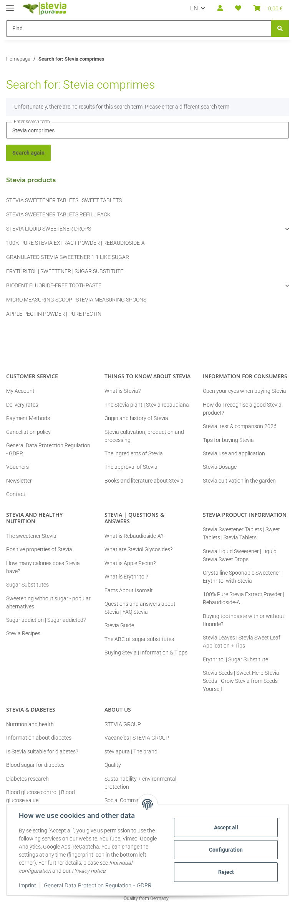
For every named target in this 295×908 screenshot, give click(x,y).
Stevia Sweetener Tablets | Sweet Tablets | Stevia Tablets (241, 533)
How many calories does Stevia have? (43, 567)
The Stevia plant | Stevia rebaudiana (146, 405)
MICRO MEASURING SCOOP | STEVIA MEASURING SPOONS (76, 300)
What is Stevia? (122, 391)
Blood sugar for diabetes (35, 765)
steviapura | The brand (130, 751)
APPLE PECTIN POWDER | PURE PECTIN (53, 314)
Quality (112, 765)
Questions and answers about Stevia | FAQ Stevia (140, 608)
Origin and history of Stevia (136, 418)
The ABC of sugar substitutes (139, 639)
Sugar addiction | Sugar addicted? (46, 620)
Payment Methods (28, 418)
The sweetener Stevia (31, 536)
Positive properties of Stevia (39, 549)
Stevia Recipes (23, 633)
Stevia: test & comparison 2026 (240, 426)
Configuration (226, 850)
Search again (28, 153)
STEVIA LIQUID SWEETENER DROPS (48, 229)
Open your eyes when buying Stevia (244, 391)
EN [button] (194, 8)
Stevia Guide (119, 625)
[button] (220, 8)
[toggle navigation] (10, 5)
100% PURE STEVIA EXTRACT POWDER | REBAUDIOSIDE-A (75, 243)
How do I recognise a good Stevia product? (242, 409)
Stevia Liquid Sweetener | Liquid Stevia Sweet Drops (240, 555)
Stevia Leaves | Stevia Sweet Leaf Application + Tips (241, 641)
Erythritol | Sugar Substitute (235, 659)
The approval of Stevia (130, 467)
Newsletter (19, 481)
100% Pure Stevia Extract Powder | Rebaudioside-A (243, 598)
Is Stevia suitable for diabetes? (42, 751)
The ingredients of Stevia (133, 453)
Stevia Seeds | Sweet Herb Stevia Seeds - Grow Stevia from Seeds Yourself (241, 681)
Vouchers (17, 467)
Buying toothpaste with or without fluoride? (243, 620)
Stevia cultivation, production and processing (144, 436)
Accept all (226, 827)
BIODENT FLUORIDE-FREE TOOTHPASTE (53, 285)
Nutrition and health (30, 724)
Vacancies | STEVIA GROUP (136, 738)
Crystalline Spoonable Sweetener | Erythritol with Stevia (243, 577)
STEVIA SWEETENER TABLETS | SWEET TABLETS (64, 200)
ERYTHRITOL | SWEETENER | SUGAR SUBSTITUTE (64, 271)
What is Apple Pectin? (130, 563)
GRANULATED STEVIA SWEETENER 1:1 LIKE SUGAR (67, 257)
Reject (226, 872)
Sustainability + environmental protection (140, 783)
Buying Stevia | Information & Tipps (145, 652)
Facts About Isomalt (128, 590)
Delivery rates (22, 405)
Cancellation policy (28, 432)
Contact (15, 494)
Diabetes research (27, 779)
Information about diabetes (38, 738)
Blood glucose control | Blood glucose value (40, 796)
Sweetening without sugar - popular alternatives (48, 602)
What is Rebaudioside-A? (133, 536)
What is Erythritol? (126, 576)
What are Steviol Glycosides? (138, 549)
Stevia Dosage (220, 467)
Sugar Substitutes (27, 585)
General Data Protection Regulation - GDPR (97, 885)
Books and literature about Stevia (144, 481)
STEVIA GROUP (122, 724)
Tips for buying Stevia (228, 440)
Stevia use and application (234, 453)
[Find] (280, 28)
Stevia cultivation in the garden (239, 481)
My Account (20, 391)
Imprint (27, 885)
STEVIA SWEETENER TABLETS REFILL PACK (58, 214)
